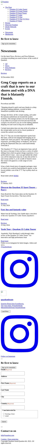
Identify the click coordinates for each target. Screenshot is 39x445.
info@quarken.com (7, 435)
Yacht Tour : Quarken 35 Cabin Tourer (18, 229)
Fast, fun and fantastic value (13, 209)
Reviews (8, 70)
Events (7, 29)
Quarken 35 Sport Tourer (18, 13)
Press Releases (10, 68)
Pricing (7, 23)
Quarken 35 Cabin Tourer (18, 9)
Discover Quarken (11, 25)
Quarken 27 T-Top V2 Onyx (19, 19)
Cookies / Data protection (9, 439)
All (6, 64)
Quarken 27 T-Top (16, 17)
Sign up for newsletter (8, 43)
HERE (16, 176)
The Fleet (8, 7)
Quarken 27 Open (16, 21)
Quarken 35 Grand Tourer (18, 11)
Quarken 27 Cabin (16, 15)
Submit (4, 421)
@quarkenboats (6, 247)
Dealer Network (10, 27)
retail (7, 416)
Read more (4, 199)
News (7, 66)
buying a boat (10, 414)
